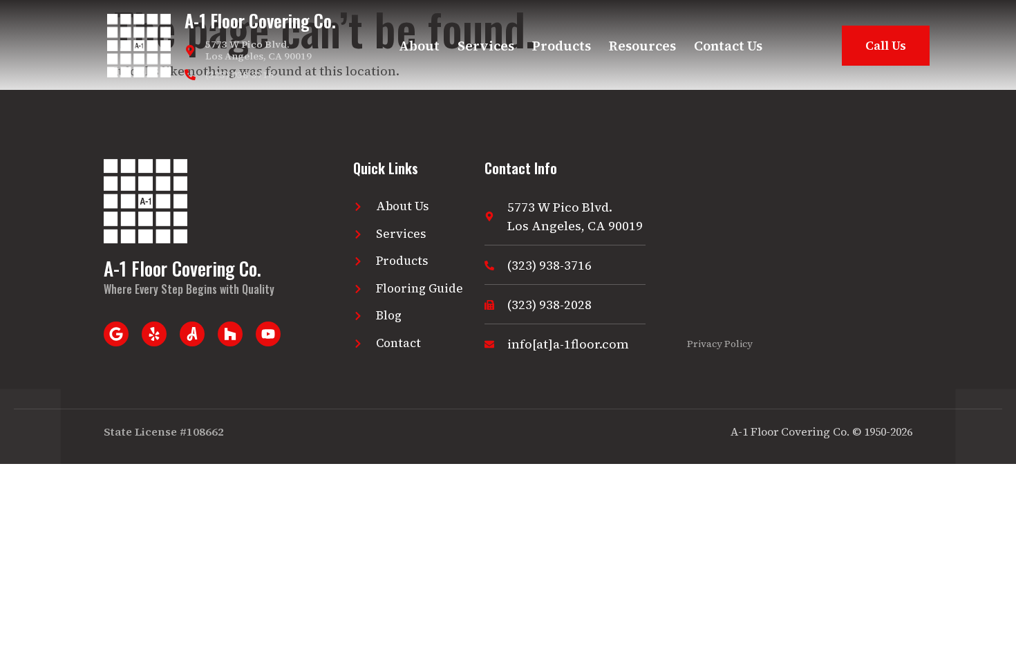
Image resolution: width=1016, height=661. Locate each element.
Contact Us (728, 46)
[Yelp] (154, 334)
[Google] (116, 334)
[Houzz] (230, 334)
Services (486, 46)
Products (561, 46)
